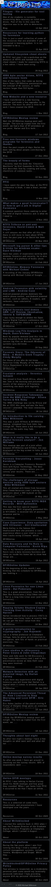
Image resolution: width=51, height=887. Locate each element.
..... (44, 24)
